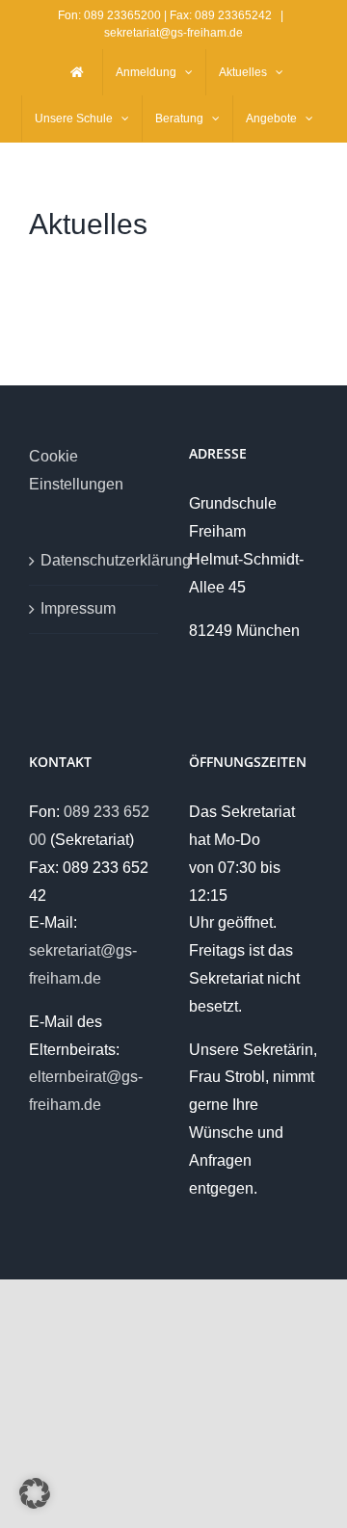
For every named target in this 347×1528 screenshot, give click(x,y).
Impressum (78, 608)
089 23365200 (122, 15)
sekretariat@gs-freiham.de (173, 33)
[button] (34, 1493)
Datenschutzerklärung (94, 560)
